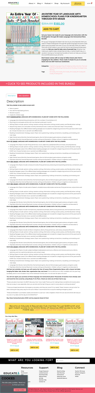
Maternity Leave (61, 376)
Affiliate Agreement (65, 391)
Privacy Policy (43, 391)
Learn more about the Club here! (50, 310)
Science (64, 68)
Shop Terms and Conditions (31, 391)
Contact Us (42, 381)
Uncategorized (82, 68)
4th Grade (73, 71)
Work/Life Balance (62, 378)
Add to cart (51, 29)
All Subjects (68, 66)
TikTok (76, 376)
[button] (37, 14)
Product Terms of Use (53, 391)
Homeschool (60, 374)
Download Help (43, 374)
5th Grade (80, 71)
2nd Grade (59, 71)
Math (74, 66)
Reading (59, 68)
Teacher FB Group (80, 371)
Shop (56, 3)
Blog (39, 3)
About (31, 3)
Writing (52, 70)
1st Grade (52, 71)
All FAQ (41, 378)
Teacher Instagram (80, 373)
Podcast (48, 3)
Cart (22, 374)
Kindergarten (58, 73)
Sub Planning (60, 373)
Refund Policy (43, 376)
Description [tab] (12, 96)
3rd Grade (66, 71)
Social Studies (72, 68)
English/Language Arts (57, 66)
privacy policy (7, 385)
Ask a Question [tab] (24, 96)
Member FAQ (42, 380)
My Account (64, 3)
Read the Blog (61, 371)
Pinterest (77, 374)
